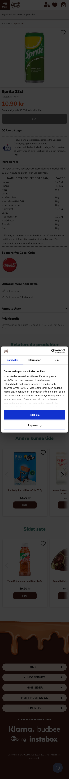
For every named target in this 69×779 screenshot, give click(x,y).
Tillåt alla (34, 414)
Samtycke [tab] (12, 359)
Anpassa (33, 425)
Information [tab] (34, 359)
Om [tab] (57, 359)
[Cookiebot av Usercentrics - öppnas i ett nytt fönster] (51, 351)
